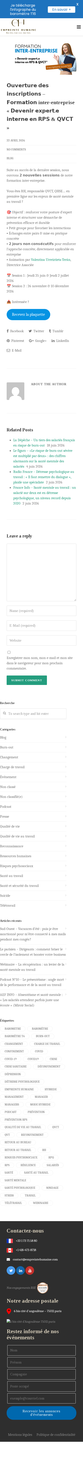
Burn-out (6, 747)
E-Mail (16, 350)
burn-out (43, 1036)
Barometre (13, 1028)
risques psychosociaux (21, 1157)
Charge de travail (12, 767)
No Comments (16, 149)
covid (39, 1051)
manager (41, 1097)
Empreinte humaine (19, 1089)
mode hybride (40, 1104)
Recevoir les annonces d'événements (41, 1412)
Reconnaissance (11, 846)
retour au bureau (18, 1142)
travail (30, 1195)
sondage (52, 1187)
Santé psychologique (20, 1187)
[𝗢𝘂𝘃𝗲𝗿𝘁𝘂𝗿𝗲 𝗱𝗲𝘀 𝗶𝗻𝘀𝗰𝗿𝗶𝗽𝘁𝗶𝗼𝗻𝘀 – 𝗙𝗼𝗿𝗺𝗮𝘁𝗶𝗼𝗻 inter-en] (41, 55)
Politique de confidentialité (56, 1435)
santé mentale (15, 1180)
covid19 (33, 1059)
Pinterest (17, 341)
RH (44, 1150)
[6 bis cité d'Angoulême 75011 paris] (32, 1321)
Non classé (7, 787)
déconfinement (49, 1066)
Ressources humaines (15, 856)
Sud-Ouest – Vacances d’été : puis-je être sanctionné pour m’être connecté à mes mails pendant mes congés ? (33, 934)
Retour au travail (18, 1150)
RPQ (51, 1157)
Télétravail (7, 906)
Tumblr (57, 331)
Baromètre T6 (15, 1036)
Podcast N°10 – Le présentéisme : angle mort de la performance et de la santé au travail (32, 982)
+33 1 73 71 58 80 (26, 1241)
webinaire (40, 1203)
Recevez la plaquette (28, 314)
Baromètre (40, 1028)
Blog (10, 158)
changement (14, 1044)
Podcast (5, 807)
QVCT (55, 1127)
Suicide (5, 896)
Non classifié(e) (11, 797)
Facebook (16, 331)
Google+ (40, 341)
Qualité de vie (10, 826)
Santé (9, 1172)
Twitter (38, 331)
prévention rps (16, 1119)
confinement (14, 1051)
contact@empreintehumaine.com (35, 1259)
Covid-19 (11, 1059)
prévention (36, 1112)
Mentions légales (20, 1435)
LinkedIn (62, 341)
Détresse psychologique (22, 1081)
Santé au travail (11, 876)
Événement (8, 777)
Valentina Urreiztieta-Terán (50, 260)
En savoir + (61, 9)
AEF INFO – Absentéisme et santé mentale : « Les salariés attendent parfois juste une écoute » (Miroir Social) (31, 1000)
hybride (51, 1089)
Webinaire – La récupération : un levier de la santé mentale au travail (32, 967)
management (14, 1097)
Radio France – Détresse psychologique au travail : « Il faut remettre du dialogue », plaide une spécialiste (43, 477)
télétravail (13, 1203)
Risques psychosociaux (16, 866)
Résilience (28, 1165)
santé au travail (36, 1172)
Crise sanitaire (16, 1066)
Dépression (13, 1074)
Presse (4, 817)
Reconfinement (32, 1135)
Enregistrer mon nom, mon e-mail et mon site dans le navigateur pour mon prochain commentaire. (40, 663)
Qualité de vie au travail (17, 836)
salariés (53, 1165)
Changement (9, 757)
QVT (7, 1135)
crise (53, 1059)
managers (12, 1104)
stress (9, 1195)
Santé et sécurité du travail (19, 886)
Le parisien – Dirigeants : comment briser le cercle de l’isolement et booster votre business (33, 952)
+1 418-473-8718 (26, 1250)
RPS (7, 1165)
